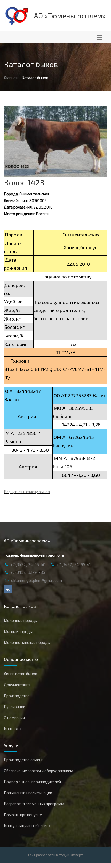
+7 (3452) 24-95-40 (27, 564)
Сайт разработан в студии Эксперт (55, 855)
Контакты (12, 728)
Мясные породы (18, 631)
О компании (14, 717)
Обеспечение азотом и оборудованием (38, 770)
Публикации (14, 706)
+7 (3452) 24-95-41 (74, 564)
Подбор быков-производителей (32, 781)
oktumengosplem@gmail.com (36, 580)
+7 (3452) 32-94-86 (27, 572)
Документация (17, 684)
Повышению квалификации (28, 792)
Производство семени (23, 759)
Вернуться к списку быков (27, 491)
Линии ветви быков (20, 673)
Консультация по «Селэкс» (27, 825)
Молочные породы (20, 620)
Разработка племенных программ (34, 803)
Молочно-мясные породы (27, 642)
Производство (17, 695)
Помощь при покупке (23, 814)
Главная (11, 77)
